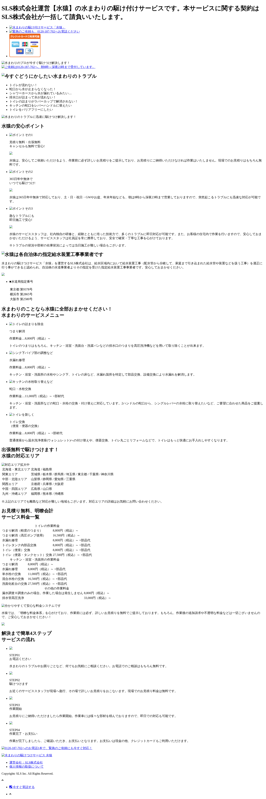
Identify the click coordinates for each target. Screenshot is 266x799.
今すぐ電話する (23, 787)
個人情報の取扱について (26, 766)
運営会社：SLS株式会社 (26, 762)
